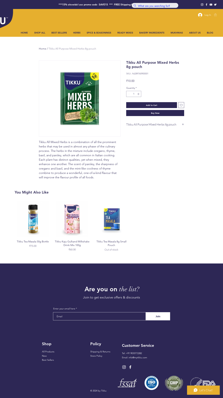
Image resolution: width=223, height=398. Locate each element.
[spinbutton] (134, 94)
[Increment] (139, 94)
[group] (111, 226)
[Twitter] (215, 4)
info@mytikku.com (138, 357)
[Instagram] (202, 4)
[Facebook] (206, 4)
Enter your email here (64, 308)
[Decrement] (129, 94)
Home (42, 48)
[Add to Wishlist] (181, 105)
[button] (215, 14)
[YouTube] (211, 4)
